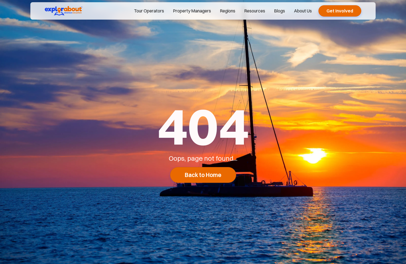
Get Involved (339, 11)
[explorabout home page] (63, 10)
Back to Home (203, 174)
